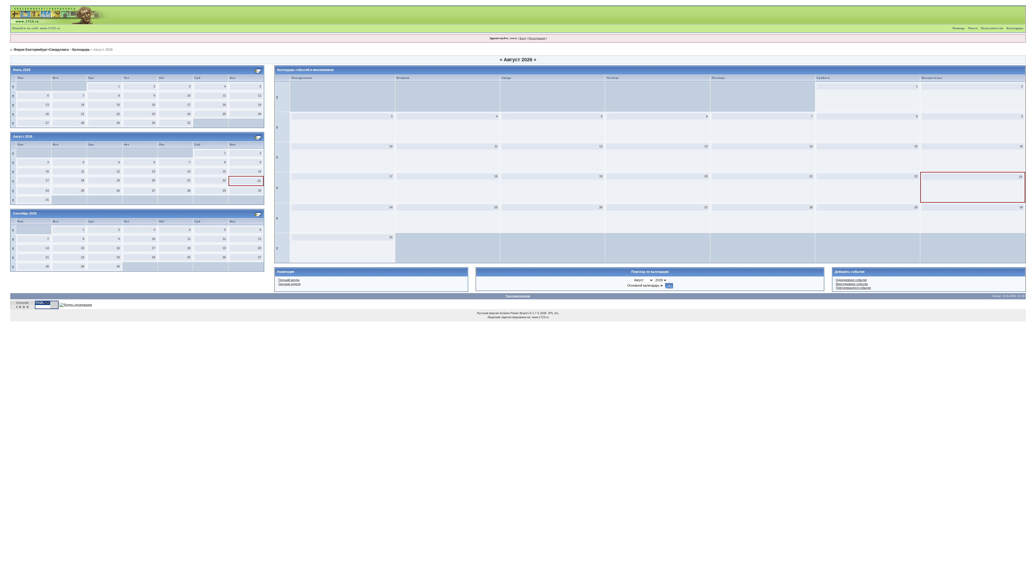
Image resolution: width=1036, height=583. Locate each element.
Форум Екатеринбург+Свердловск (41, 50)
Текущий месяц (288, 280)
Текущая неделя (289, 284)
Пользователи (992, 28)
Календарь (1015, 28)
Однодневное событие (851, 280)
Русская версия (488, 313)
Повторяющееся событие (853, 287)
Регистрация (537, 38)
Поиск (973, 28)
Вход (523, 38)
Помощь (959, 28)
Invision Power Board (513, 313)
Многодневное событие (852, 284)
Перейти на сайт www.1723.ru (36, 28)
